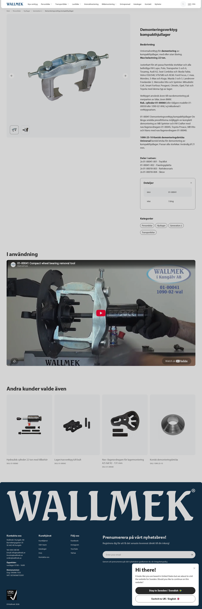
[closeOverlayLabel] (194, 568)
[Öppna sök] (183, 4)
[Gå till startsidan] (15, 4)
